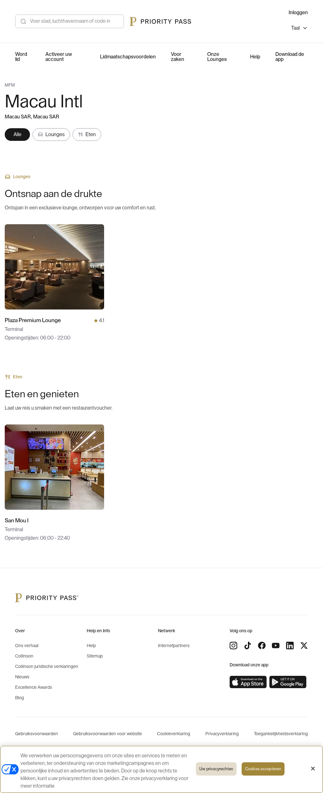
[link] (248, 682)
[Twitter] (304, 645)
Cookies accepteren (263, 769)
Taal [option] (295, 28)
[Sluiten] (313, 769)
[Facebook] (262, 645)
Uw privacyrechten (216, 769)
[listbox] (299, 29)
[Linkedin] (290, 645)
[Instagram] (233, 645)
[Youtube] (275, 645)
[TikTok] (247, 645)
